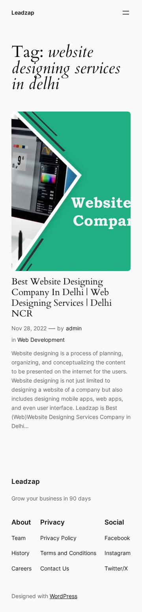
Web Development (41, 339)
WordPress (63, 596)
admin (74, 328)
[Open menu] (126, 12)
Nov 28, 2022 (29, 328)
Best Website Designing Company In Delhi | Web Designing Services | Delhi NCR (61, 298)
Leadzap (22, 12)
